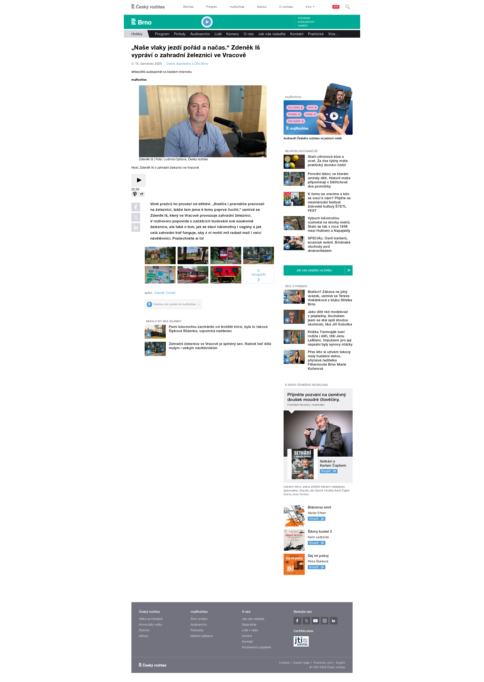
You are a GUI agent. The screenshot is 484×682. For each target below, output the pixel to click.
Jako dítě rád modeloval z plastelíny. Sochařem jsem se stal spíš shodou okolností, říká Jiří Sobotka (330, 318)
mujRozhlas (237, 6)
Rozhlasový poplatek (256, 647)
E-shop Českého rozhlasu (306, 385)
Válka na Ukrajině (151, 619)
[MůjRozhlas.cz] (139, 80)
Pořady (180, 34)
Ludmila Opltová (175, 159)
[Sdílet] (141, 194)
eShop (143, 636)
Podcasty (197, 630)
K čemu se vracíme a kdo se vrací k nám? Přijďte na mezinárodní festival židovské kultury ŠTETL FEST (329, 202)
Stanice (262, 6)
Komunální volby (150, 624)
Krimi (310, 107)
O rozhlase (286, 6)
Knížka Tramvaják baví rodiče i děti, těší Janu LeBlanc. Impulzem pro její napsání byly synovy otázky (330, 338)
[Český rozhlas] (148, 7)
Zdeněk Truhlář (164, 293)
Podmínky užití (323, 662)
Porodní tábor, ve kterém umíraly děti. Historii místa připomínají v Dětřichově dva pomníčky (329, 180)
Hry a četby (294, 107)
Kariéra (247, 636)
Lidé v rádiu (250, 630)
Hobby (137, 34)
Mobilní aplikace (202, 636)
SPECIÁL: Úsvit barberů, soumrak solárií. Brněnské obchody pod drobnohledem (329, 244)
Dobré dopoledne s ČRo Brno (187, 63)
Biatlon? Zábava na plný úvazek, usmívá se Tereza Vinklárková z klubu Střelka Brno (330, 298)
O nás (249, 34)
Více (333, 34)
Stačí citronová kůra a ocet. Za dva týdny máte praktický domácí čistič (328, 161)
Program (211, 6)
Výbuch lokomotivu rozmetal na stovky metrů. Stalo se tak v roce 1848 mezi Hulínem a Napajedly (329, 224)
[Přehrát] (138, 180)
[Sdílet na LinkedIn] (135, 227)
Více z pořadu (296, 286)
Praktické (315, 34)
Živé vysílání (294, 121)
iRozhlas (188, 6)
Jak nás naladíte (272, 34)
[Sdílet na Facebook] (135, 207)
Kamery (303, 25)
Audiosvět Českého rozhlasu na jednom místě (313, 138)
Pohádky (292, 114)
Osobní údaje (301, 662)
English (340, 662)
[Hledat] (347, 7)
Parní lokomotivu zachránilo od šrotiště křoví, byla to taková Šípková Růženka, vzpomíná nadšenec (218, 329)
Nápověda (249, 624)
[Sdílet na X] (135, 217)
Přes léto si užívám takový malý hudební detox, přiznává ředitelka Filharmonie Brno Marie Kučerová (329, 360)
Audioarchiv (306, 22)
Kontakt (296, 34)
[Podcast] (134, 194)
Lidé (218, 34)
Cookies (284, 662)
